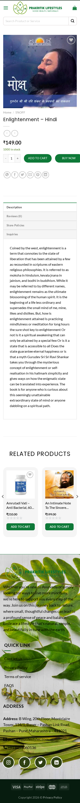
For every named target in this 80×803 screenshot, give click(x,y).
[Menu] (5, 8)
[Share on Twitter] (22, 174)
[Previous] (3, 505)
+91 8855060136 (22, 747)
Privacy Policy (16, 667)
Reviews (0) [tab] (14, 216)
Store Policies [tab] (16, 225)
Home (7, 112)
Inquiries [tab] (12, 234)
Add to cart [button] (20, 526)
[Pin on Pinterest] (37, 174)
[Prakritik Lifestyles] (37, 8)
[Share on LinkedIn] (45, 174)
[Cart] (75, 8)
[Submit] (72, 21)
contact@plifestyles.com (28, 739)
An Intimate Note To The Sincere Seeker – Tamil (58, 505)
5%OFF (20, 112)
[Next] (77, 505)
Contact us (13, 658)
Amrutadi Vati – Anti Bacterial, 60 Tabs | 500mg (19, 505)
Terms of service (17, 676)
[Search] (68, 8)
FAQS (9, 685)
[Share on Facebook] (14, 174)
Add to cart (37, 158)
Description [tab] (14, 207)
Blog (8, 694)
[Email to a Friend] (30, 174)
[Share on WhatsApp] (7, 174)
